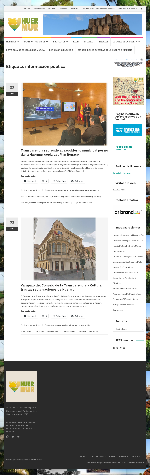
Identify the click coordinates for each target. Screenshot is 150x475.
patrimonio (40, 331)
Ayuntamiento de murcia (66, 190)
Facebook (62, 8)
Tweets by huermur (122, 173)
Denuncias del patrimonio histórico (98, 8)
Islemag (10, 459)
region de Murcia (53, 331)
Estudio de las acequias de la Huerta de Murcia (105, 50)
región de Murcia (48, 202)
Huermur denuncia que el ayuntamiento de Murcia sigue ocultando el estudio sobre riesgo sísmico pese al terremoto (127, 299)
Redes (76, 41)
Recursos (89, 41)
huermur (40, 196)
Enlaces (103, 41)
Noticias (26, 8)
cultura (66, 325)
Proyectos (59, 41)
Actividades (39, 8)
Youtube (75, 8)
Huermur (11, 41)
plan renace (34, 202)
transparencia (62, 202)
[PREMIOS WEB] (127, 130)
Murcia (88, 196)
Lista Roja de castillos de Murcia (25, 50)
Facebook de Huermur (124, 148)
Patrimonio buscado (127, 8)
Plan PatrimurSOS (34, 41)
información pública (61, 196)
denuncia (32, 196)
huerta (48, 196)
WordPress (36, 459)
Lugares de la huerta (125, 41)
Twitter (51, 8)
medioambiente (77, 196)
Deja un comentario (83, 202)
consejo (59, 325)
